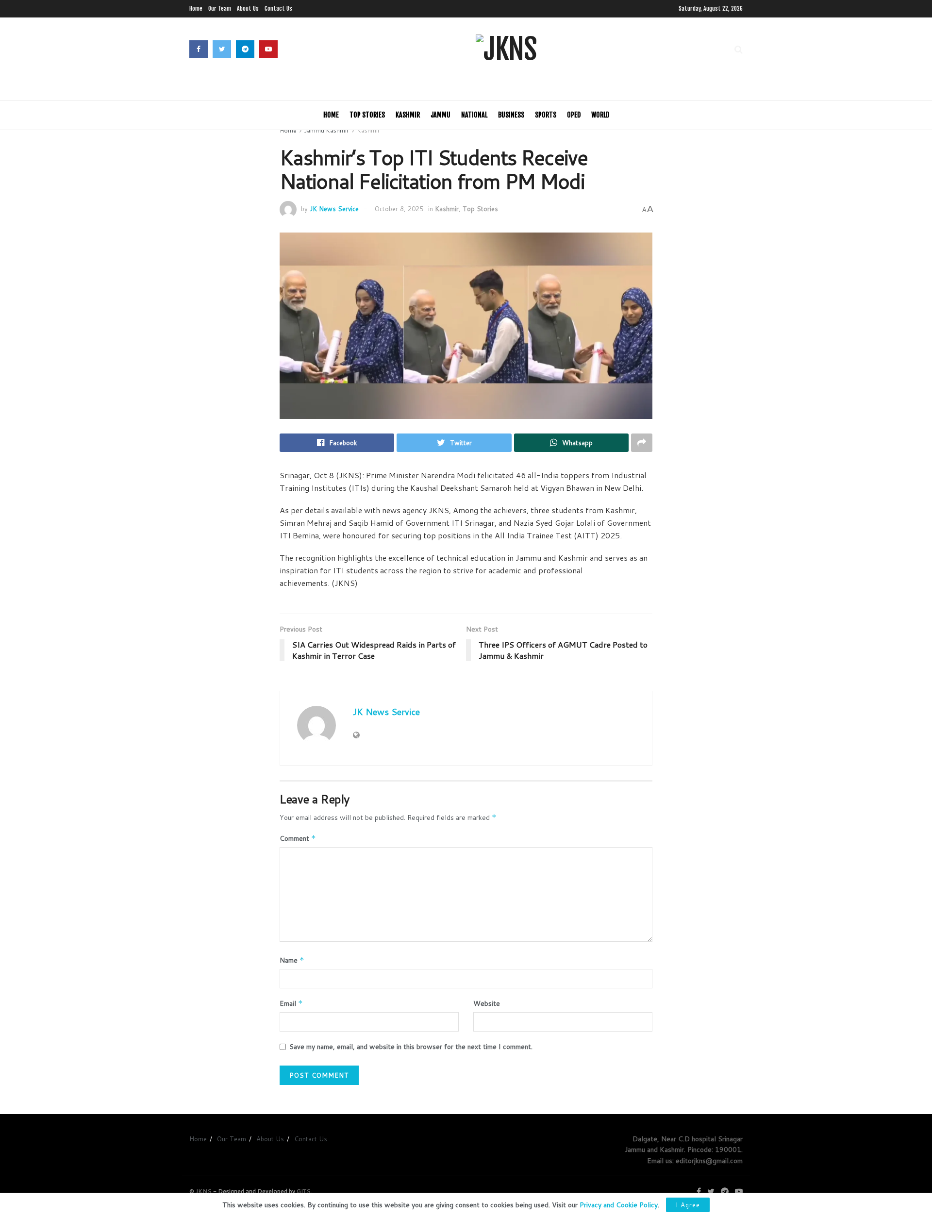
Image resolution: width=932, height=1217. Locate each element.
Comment (298, 838)
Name (292, 960)
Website (486, 1003)
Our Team (219, 8)
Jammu (440, 115)
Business (511, 115)
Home (195, 8)
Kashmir (408, 115)
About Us (248, 8)
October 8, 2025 (399, 208)
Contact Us (278, 8)
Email (291, 1003)
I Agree (688, 1204)
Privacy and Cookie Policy (619, 1205)
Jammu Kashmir (326, 130)
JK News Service (334, 208)
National (474, 115)
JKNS (204, 1191)
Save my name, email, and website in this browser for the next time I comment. (411, 1046)
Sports (545, 115)
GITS (304, 1191)
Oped (574, 115)
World (600, 115)
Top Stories (367, 115)
